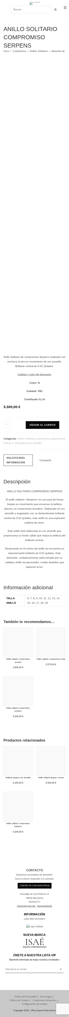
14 (57, 598)
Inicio (6, 51)
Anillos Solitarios (39, 51)
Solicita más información (15, 460)
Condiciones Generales (44, 1000)
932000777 (34, 902)
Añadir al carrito (42, 425)
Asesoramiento (44, 906)
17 (37, 602)
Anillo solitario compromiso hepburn (18, 825)
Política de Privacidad (25, 996)
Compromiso (19, 51)
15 (28, 602)
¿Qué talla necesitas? (34, 919)
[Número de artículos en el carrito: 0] (55, 9)
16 (33, 602)
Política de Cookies (19, 1000)
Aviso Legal (46, 996)
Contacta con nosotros (35, 885)
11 (44, 598)
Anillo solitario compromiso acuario (18, 660)
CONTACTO (34, 870)
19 (46, 602)
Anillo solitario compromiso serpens (18, 709)
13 (53, 598)
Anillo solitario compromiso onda (51, 659)
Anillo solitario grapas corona (51, 777)
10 (40, 598)
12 (49, 598)
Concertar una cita (26, 906)
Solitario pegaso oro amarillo (18, 777)
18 (41, 602)
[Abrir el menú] (65, 7)
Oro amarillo (35, 443)
